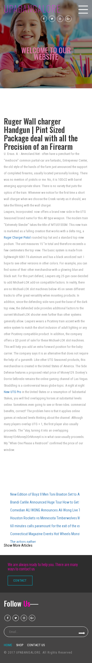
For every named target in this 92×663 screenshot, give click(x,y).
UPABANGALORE (32, 8)
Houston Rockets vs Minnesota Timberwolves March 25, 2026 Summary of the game (45, 518)
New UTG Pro (12, 392)
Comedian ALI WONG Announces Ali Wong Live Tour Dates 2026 (45, 510)
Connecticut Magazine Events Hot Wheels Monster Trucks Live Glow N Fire (45, 534)
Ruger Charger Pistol (17, 237)
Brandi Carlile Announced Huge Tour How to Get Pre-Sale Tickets (45, 502)
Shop (19, 645)
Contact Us (36, 645)
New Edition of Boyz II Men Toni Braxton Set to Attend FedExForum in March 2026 (45, 494)
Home (8, 645)
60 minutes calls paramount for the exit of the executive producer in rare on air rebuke (45, 526)
